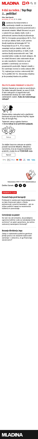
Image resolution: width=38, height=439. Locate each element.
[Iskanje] (31, 3)
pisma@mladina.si (31, 181)
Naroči (8, 155)
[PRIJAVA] (27, 3)
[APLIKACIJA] (23, 3)
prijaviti (29, 124)
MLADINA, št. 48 (7, 19)
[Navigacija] (35, 3)
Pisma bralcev (11, 181)
